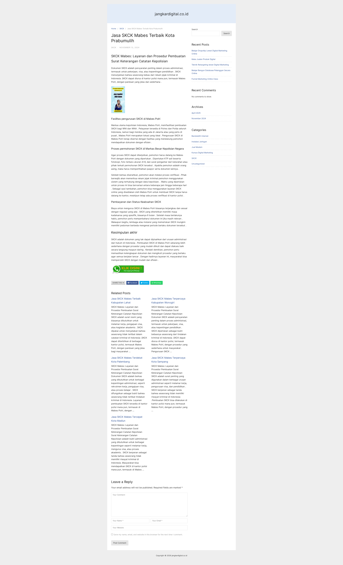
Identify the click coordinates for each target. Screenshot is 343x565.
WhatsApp (157, 283)
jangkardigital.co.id (171, 14)
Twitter (145, 283)
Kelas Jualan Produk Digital (203, 59)
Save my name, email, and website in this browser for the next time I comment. (148, 534)
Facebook (133, 283)
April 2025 (196, 113)
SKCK (122, 28)
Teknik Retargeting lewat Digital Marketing (210, 65)
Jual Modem (197, 147)
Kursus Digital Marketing (202, 152)
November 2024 (199, 118)
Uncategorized (198, 164)
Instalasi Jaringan (199, 141)
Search (195, 29)
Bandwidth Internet (200, 136)
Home (113, 28)
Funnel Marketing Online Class (205, 79)
